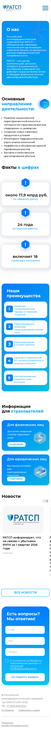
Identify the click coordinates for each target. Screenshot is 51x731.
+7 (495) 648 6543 (16, 706)
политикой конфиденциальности (23, 667)
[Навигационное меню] (45, 8)
